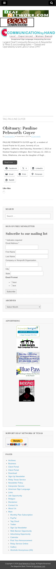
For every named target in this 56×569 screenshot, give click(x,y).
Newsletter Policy (15, 483)
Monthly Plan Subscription (21, 515)
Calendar (14, 537)
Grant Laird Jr (10, 136)
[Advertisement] (28, 85)
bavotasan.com (39, 566)
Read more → (9, 162)
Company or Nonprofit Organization (21, 260)
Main (10, 512)
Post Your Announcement (21, 540)
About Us (12, 508)
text (14, 285)
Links (10, 492)
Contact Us (13, 505)
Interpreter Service (16, 486)
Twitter (13, 524)
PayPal (13, 518)
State (8, 273)
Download (12, 473)
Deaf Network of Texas (27, 564)
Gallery (13, 547)
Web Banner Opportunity (21, 531)
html (14, 282)
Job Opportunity (15, 496)
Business (12, 463)
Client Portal (13, 467)
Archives (12, 460)
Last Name (10, 256)
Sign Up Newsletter (18, 528)
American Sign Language (19, 489)
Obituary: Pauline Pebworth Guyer (20, 130)
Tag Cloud (14, 521)
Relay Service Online (19, 544)
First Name (11, 252)
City (7, 269)
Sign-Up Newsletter (16, 476)
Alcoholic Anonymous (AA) (21, 550)
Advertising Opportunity (20, 534)
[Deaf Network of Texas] (25, 12)
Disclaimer (12, 502)
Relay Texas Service (17, 480)
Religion (11, 499)
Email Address (12, 243)
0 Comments (36, 136)
